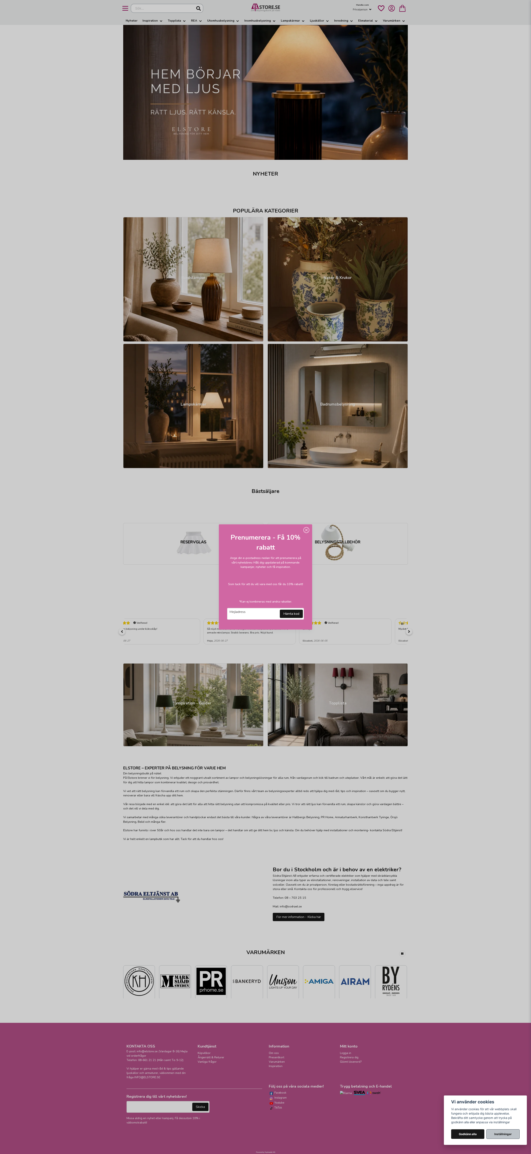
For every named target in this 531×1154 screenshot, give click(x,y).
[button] (306, 530)
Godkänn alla (468, 1134)
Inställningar (503, 1134)
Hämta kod (291, 614)
